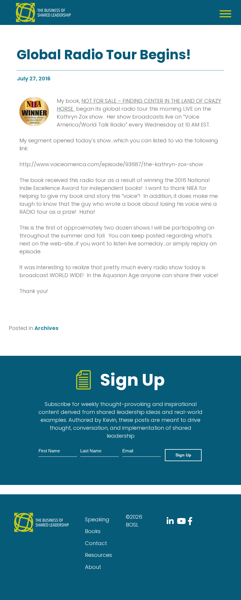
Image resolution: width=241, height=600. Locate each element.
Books (93, 531)
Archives (46, 328)
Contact (96, 543)
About (93, 567)
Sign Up (183, 455)
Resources (98, 555)
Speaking (97, 519)
